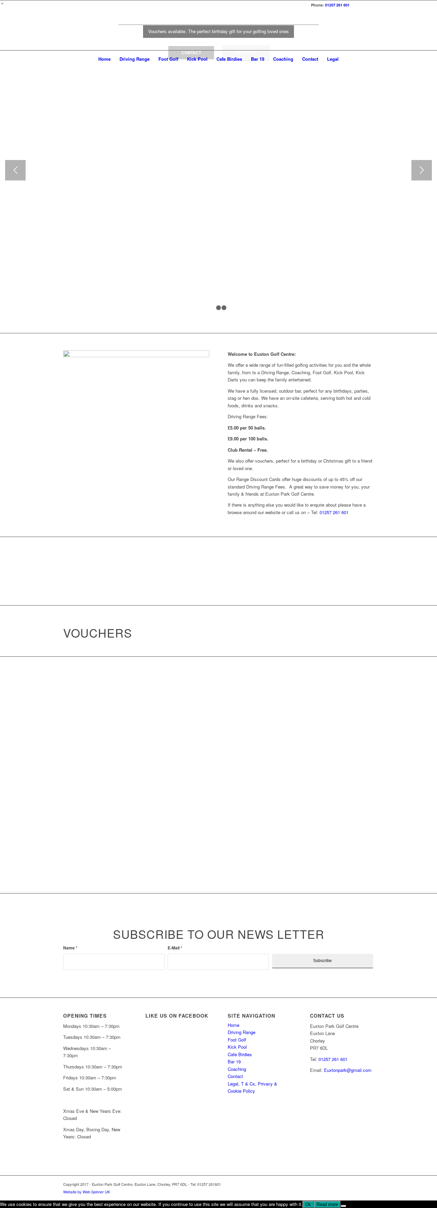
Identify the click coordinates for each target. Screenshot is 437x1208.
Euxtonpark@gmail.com (347, 1070)
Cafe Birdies (240, 1054)
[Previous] (15, 170)
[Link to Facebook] (358, 5)
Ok (308, 1204)
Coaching (237, 1069)
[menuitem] (104, 59)
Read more (327, 1204)
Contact (235, 1076)
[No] (343, 1206)
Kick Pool (237, 1047)
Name (70, 948)
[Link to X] (369, 5)
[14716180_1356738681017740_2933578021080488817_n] (218, 30)
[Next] (421, 170)
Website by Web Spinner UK (86, 1191)
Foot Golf (237, 1039)
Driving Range (241, 1032)
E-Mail (175, 948)
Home (233, 1025)
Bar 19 (234, 1061)
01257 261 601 (337, 5)
